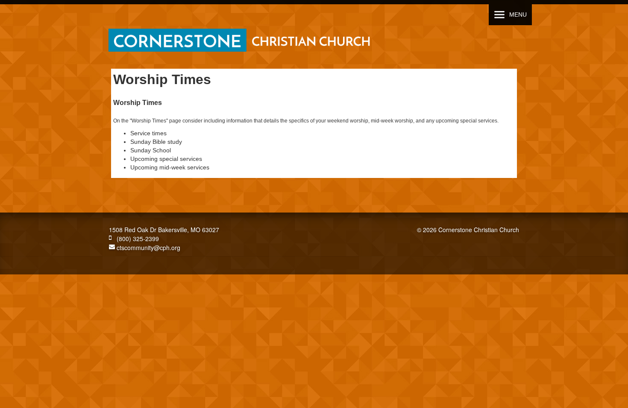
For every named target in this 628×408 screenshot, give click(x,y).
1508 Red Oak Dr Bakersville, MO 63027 (164, 229)
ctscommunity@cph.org (147, 247)
